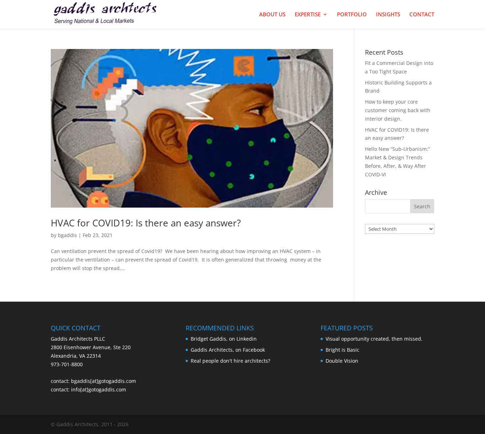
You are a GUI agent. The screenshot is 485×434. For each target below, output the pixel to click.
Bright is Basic (342, 349)
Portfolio (352, 15)
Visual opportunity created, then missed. (374, 338)
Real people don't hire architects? (230, 360)
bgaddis (67, 235)
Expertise (308, 15)
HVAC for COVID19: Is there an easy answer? (146, 222)
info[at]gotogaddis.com (98, 389)
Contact (421, 15)
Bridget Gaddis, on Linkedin (224, 338)
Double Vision (342, 360)
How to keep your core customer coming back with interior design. (397, 110)
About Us (272, 15)
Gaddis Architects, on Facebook (228, 349)
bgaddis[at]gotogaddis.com (103, 381)
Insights (388, 15)
